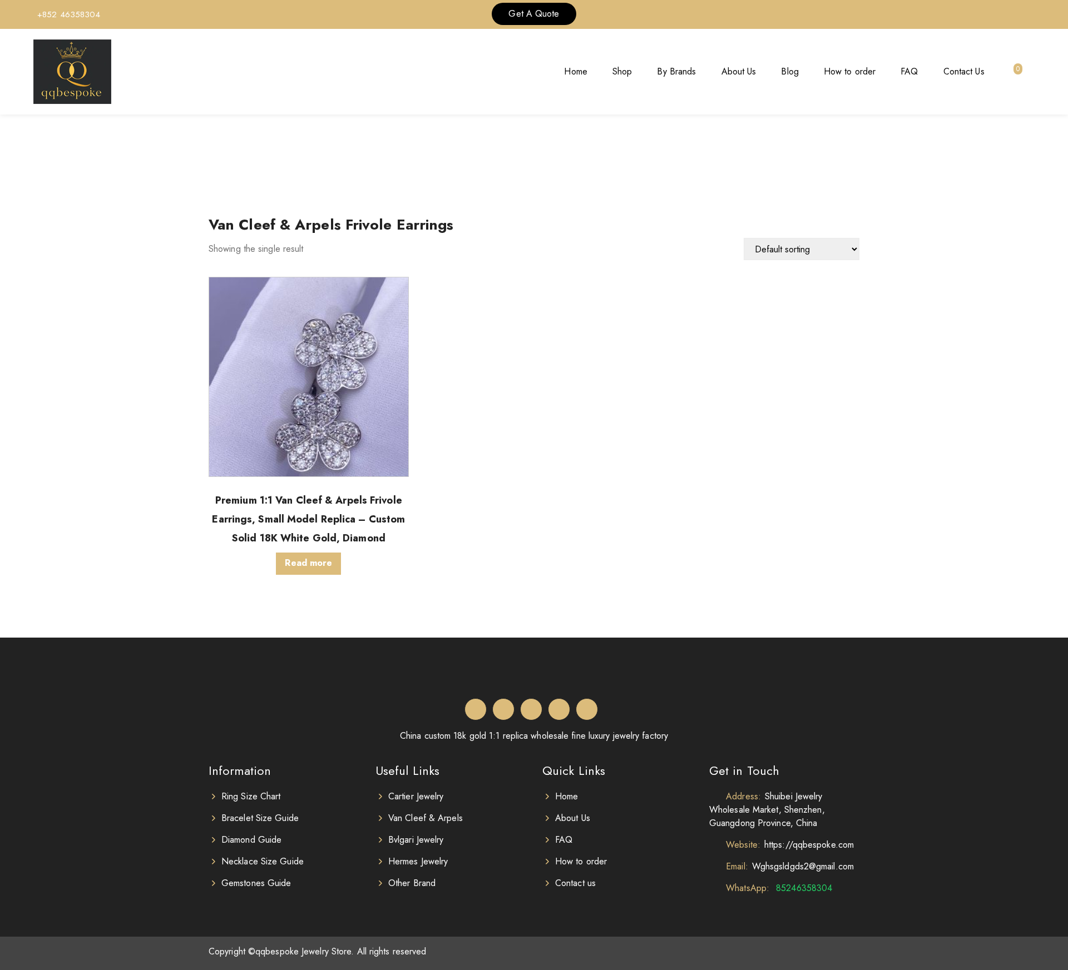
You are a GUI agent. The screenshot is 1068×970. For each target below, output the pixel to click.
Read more (308, 562)
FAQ (909, 71)
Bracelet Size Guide (260, 818)
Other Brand (412, 883)
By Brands (676, 71)
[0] (1010, 71)
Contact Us (964, 71)
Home (575, 71)
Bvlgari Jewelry (416, 839)
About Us (738, 71)
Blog (789, 71)
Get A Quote (533, 13)
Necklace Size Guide (262, 861)
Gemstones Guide (256, 883)
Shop (622, 71)
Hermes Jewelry (418, 861)
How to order (850, 71)
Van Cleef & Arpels (425, 818)
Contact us (575, 883)
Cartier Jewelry (416, 796)
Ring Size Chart (251, 796)
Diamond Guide (251, 839)
